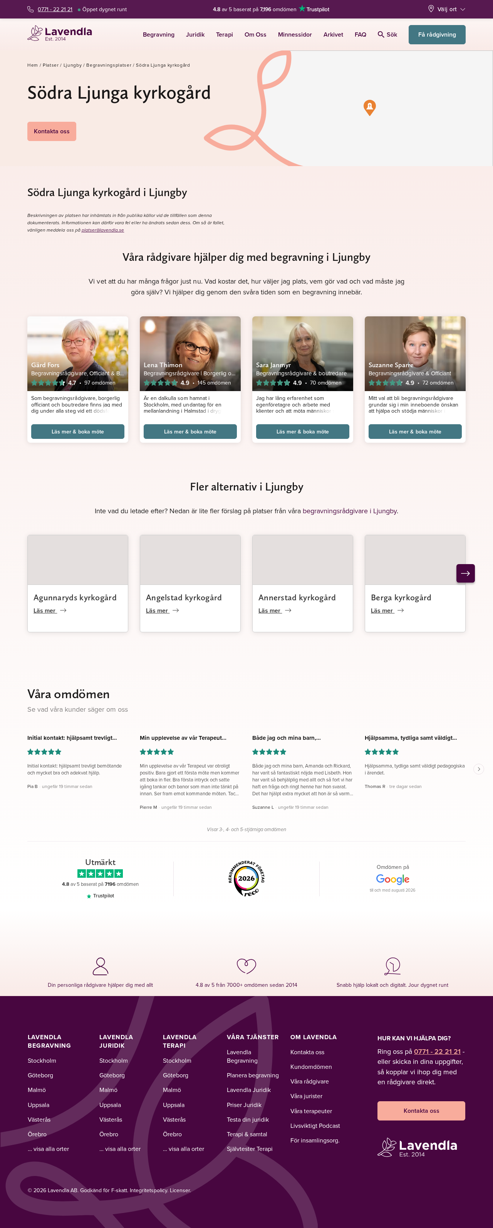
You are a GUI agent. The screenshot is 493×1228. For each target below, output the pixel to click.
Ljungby (73, 65)
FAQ (360, 34)
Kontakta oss (52, 131)
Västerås (39, 1119)
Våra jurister (306, 1096)
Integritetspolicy (148, 1190)
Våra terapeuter (311, 1111)
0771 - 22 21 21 (55, 9)
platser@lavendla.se (103, 230)
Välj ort (447, 9)
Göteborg (40, 1075)
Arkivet (333, 34)
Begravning (158, 34)
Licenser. (180, 1190)
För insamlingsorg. (315, 1140)
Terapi (224, 34)
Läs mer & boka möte (78, 431)
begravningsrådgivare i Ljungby (350, 511)
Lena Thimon (163, 365)
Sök (392, 34)
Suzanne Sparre (391, 365)
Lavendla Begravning (49, 1041)
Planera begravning (253, 1075)
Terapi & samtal (247, 1134)
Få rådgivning (437, 34)
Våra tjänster (253, 1037)
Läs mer (45, 610)
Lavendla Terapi (180, 1041)
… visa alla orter (48, 1148)
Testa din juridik (248, 1119)
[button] (370, 108)
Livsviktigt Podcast (315, 1125)
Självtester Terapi (250, 1148)
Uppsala (38, 1104)
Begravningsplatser (108, 65)
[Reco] (246, 879)
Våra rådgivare (309, 1081)
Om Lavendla (313, 1037)
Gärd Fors (45, 365)
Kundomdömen (311, 1066)
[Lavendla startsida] (63, 34)
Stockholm (42, 1060)
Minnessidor (295, 34)
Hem (32, 65)
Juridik (195, 34)
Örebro (37, 1134)
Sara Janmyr (273, 365)
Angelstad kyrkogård (184, 597)
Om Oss (256, 34)
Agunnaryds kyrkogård (75, 597)
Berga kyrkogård (401, 597)
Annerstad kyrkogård (297, 597)
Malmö (37, 1089)
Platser (51, 65)
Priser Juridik (244, 1104)
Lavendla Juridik (116, 1041)
